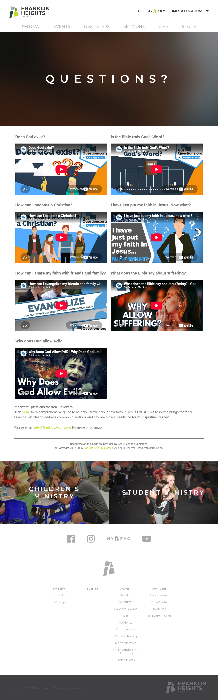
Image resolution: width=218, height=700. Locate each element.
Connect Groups (125, 609)
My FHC (156, 11)
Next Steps (97, 26)
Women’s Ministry (126, 636)
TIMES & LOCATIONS (187, 11)
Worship (59, 602)
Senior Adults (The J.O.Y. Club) (125, 651)
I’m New (31, 26)
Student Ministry (163, 492)
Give (163, 26)
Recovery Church (159, 615)
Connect (125, 602)
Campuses (159, 588)
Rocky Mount (159, 595)
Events (61, 26)
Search (139, 11)
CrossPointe (159, 602)
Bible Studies (126, 660)
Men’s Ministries (125, 643)
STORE (189, 26)
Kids (125, 615)
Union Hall (159, 609)
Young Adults (125, 629)
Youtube (146, 539)
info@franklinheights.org (52, 427)
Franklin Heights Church (48, 688)
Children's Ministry (54, 492)
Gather (125, 588)
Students (125, 622)
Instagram (91, 539)
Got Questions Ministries (98, 448)
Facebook (71, 539)
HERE (26, 412)
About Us (59, 595)
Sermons (134, 26)
